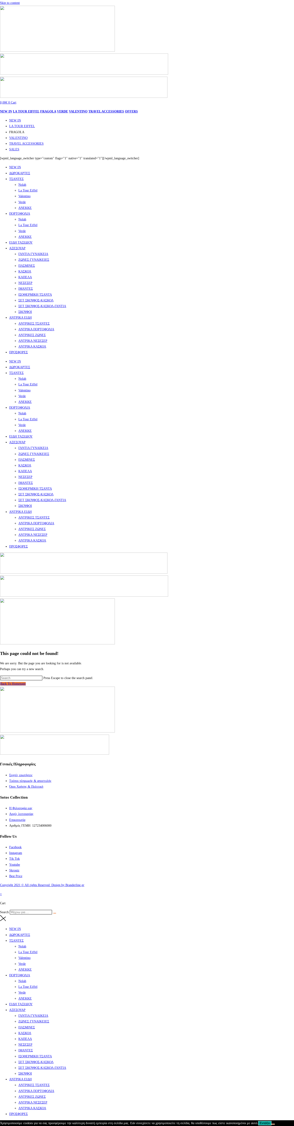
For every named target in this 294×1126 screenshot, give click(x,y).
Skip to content (10, 3)
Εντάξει (265, 1123)
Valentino (24, 196)
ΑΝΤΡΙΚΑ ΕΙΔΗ (20, 317)
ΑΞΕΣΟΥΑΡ (17, 248)
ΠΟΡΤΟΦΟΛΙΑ (19, 213)
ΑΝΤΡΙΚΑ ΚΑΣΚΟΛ (32, 346)
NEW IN (6, 111)
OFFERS (131, 111)
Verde (22, 202)
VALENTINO (78, 111)
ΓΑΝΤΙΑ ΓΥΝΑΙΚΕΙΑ (33, 254)
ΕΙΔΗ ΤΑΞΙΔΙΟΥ (21, 242)
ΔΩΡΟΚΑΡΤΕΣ (19, 173)
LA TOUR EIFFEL (26, 111)
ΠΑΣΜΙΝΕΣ (26, 265)
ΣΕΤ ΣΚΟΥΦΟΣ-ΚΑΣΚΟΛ (36, 300)
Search (4, 912)
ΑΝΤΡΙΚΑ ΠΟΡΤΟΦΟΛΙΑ (36, 329)
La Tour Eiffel (27, 190)
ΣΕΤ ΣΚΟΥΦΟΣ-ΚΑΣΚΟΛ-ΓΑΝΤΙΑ (42, 306)
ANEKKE (25, 208)
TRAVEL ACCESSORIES (106, 111)
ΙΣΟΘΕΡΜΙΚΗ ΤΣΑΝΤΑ (35, 294)
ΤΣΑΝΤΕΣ (16, 179)
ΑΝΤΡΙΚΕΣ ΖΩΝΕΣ (32, 335)
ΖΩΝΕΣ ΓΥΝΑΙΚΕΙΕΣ (33, 259)
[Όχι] (273, 1124)
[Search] (54, 913)
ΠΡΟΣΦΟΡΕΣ (18, 352)
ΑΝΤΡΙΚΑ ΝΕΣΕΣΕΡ (32, 341)
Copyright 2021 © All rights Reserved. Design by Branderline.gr (42, 885)
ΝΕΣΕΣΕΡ (25, 283)
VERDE (62, 111)
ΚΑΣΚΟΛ (24, 271)
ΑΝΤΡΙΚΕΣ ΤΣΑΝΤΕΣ (34, 323)
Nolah (22, 184)
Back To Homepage (13, 683)
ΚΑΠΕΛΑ (25, 277)
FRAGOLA (48, 111)
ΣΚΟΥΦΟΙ (25, 312)
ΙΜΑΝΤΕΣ (25, 288)
